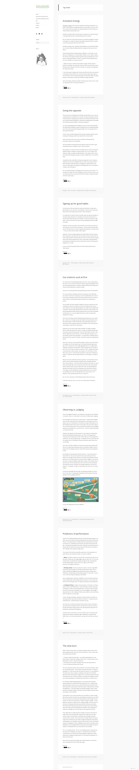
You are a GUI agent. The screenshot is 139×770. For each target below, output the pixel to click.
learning (92, 519)
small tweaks (94, 756)
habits (89, 97)
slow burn (89, 756)
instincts (90, 395)
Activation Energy (71, 20)
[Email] (37, 34)
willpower (93, 97)
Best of (37, 27)
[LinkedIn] (40, 34)
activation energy (83, 97)
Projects (37, 25)
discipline (83, 395)
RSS (36, 21)
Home (37, 14)
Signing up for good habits (75, 203)
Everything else (75, 97)
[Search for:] (42, 42)
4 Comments (66, 264)
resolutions (91, 262)
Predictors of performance (76, 533)
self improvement (92, 190)
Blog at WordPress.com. (67, 767)
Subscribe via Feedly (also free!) (42, 18)
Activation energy (67, 25)
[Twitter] (42, 34)
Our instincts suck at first (75, 277)
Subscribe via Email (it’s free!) (42, 16)
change (81, 519)
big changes (81, 756)
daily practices (83, 262)
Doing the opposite (72, 110)
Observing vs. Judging (73, 409)
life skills (94, 395)
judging (88, 519)
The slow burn (70, 645)
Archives (37, 23)
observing (70, 520)
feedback (79, 190)
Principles (74, 190)
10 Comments (69, 396)
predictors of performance (87, 632)
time (64, 396)
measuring (65, 520)
